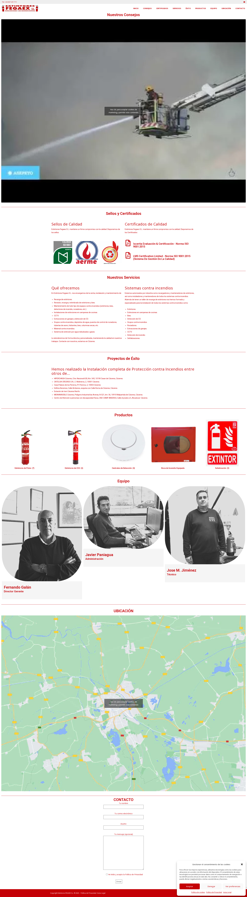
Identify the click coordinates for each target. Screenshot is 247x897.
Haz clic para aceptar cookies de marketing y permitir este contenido (123, 111)
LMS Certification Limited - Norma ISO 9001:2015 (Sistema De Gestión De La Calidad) (161, 257)
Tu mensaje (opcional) (123, 834)
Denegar (211, 886)
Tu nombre (123, 803)
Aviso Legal (227, 892)
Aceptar (189, 886)
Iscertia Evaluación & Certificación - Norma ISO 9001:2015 (161, 245)
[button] (242, 864)
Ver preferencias (233, 886)
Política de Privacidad (214, 892)
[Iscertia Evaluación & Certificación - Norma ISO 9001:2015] (128, 243)
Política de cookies (198, 892)
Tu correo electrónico (123, 813)
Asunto (123, 824)
